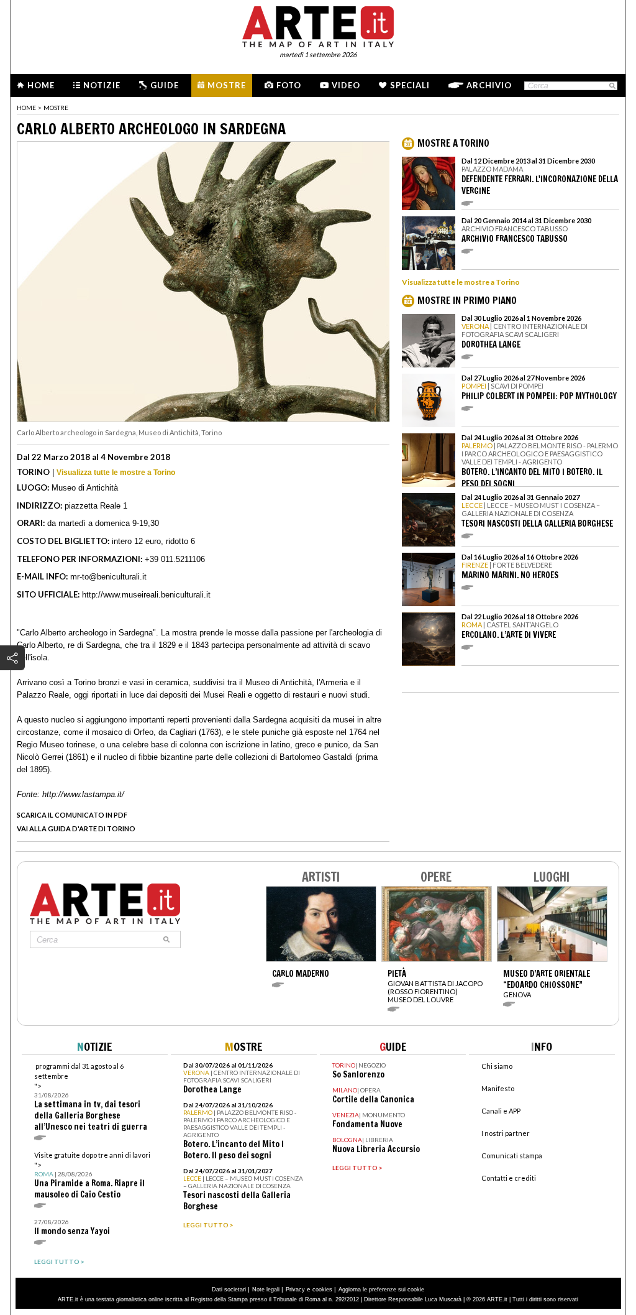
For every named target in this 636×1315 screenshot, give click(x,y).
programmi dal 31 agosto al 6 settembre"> (90, 1097)
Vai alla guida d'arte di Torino (76, 828)
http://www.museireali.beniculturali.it (146, 594)
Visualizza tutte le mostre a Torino (116, 472)
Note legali (265, 1289)
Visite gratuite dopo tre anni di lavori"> (92, 1175)
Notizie (101, 85)
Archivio (489, 85)
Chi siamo (496, 1066)
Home (41, 85)
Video (346, 85)
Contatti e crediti (508, 1178)
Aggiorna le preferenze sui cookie (381, 1289)
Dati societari (229, 1289)
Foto (288, 85)
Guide (164, 85)
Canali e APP (500, 1111)
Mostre (226, 85)
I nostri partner (505, 1133)
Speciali (410, 85)
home (26, 107)
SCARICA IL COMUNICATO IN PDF (72, 815)
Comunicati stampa (511, 1155)
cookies (322, 1289)
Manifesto (497, 1088)
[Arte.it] (318, 24)
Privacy (295, 1289)
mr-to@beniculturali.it (108, 576)
